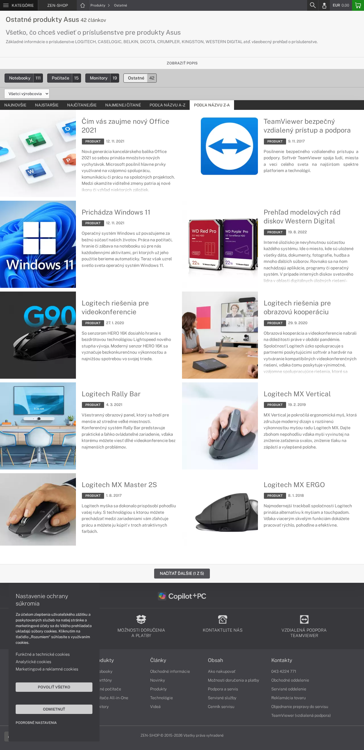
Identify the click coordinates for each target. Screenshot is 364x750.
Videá (155, 706)
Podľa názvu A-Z (167, 105)
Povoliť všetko (54, 687)
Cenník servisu (221, 706)
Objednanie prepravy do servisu (299, 706)
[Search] (312, 5)
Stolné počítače (106, 689)
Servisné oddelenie (288, 689)
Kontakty (281, 660)
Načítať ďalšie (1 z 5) (182, 573)
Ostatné (120, 5)
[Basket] (358, 5)
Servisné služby (222, 697)
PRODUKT (93, 141)
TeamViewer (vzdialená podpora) (301, 715)
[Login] (324, 5)
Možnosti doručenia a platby (233, 680)
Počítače (65, 78)
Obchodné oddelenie (290, 680)
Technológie (161, 697)
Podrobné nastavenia (36, 723)
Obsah (215, 660)
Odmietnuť (54, 709)
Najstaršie (47, 105)
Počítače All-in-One (110, 697)
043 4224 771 (283, 671)
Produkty (98, 5)
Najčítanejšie (82, 105)
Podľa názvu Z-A (212, 105)
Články (158, 660)
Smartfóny (102, 680)
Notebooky (25, 78)
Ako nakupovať (221, 671)
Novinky (157, 680)
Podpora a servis (223, 689)
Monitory (103, 78)
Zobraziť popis (182, 63)
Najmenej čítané (123, 105)
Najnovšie (15, 105)
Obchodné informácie (170, 671)
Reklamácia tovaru (288, 697)
